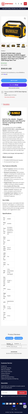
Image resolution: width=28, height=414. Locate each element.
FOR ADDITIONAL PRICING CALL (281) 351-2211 (14, 8)
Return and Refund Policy (7, 377)
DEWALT (3, 51)
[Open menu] (25, 3)
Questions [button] (16, 343)
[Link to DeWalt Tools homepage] (14, 113)
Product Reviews (14, 334)
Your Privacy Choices (6, 371)
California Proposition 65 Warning (9, 378)
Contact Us (4, 366)
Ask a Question (18, 338)
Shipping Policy (5, 375)
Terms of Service (5, 373)
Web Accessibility (5, 369)
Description (6, 104)
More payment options (14, 87)
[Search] (15, 3)
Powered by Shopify (18, 412)
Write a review (9, 338)
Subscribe (21, 392)
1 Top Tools (11, 412)
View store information (9, 97)
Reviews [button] (9, 343)
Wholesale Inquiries (6, 368)
